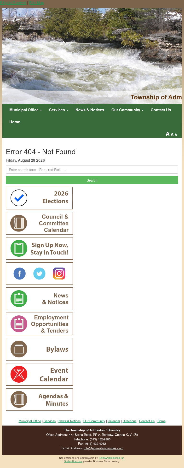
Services (57, 110)
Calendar (114, 421)
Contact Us (161, 110)
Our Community (126, 110)
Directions (130, 421)
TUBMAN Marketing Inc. (111, 458)
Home (14, 121)
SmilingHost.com (73, 461)
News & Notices (89, 110)
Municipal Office (24, 110)
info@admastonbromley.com (103, 448)
